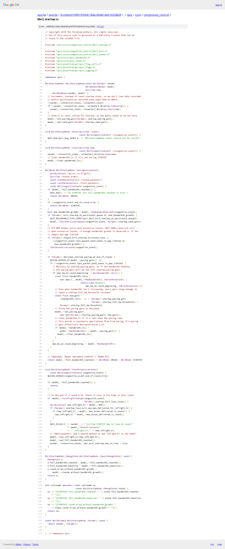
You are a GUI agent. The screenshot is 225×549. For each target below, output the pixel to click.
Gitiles (18, 544)
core (138, 15)
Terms (35, 544)
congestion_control (156, 15)
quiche (42, 15)
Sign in (219, 4)
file (100, 26)
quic (130, 15)
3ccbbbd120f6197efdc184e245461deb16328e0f (90, 15)
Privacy (26, 544)
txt (212, 544)
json (219, 544)
